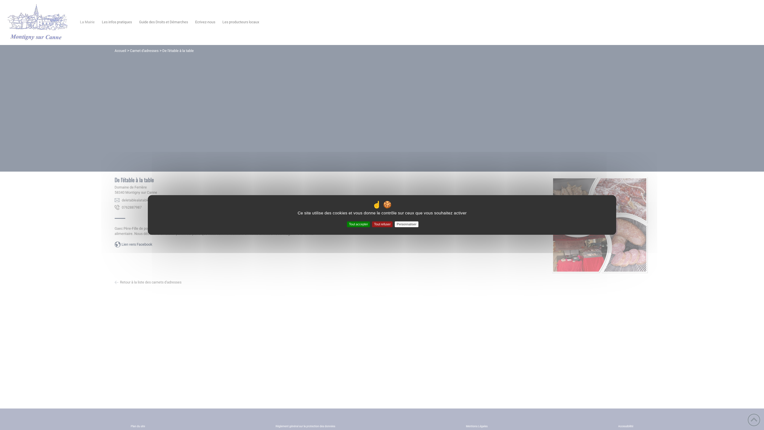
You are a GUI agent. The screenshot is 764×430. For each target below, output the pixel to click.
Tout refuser (382, 224)
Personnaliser (406, 224)
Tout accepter (358, 224)
